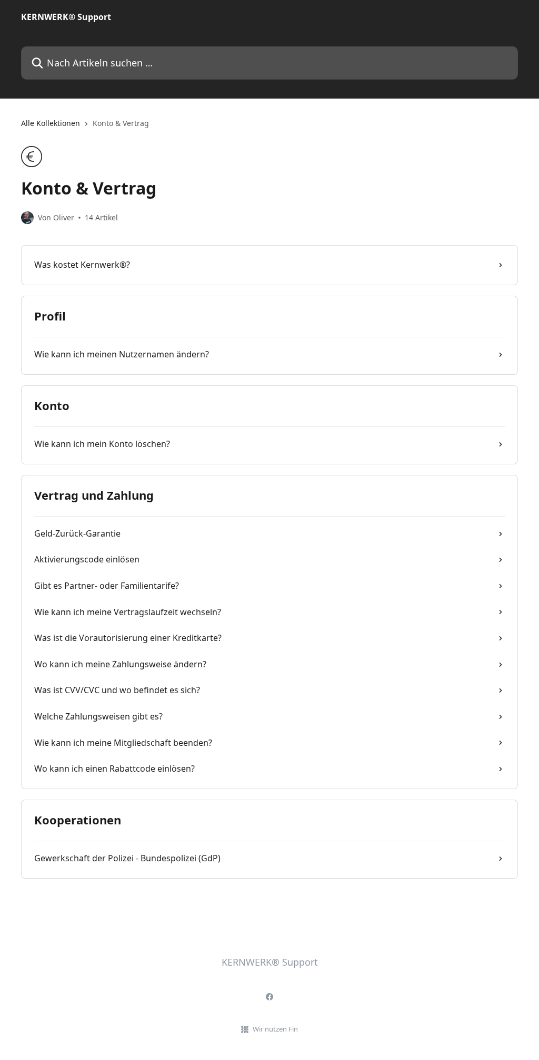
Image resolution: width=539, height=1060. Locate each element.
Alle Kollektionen (50, 123)
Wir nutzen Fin (275, 1029)
